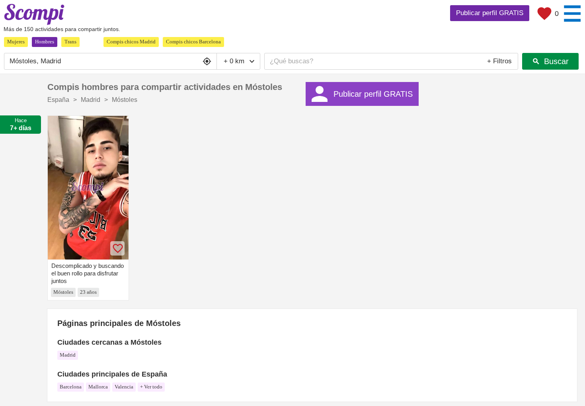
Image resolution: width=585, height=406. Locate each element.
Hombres (44, 42)
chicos (131, 42)
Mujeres (16, 42)
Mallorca (98, 387)
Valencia (124, 387)
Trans (70, 42)
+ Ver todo (151, 387)
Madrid (68, 355)
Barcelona (71, 387)
